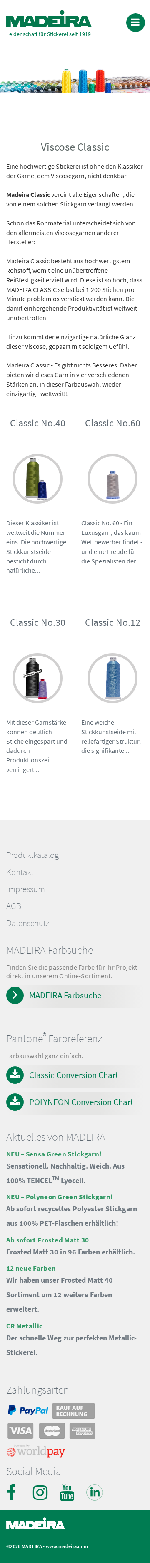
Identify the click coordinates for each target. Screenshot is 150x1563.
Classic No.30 (37, 622)
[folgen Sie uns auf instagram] (41, 1492)
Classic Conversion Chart (73, 1074)
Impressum (25, 889)
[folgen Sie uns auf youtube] (68, 1492)
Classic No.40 (37, 422)
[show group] (37, 480)
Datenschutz (27, 923)
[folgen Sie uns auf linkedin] (94, 1492)
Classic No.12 (112, 622)
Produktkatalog (32, 855)
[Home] (49, 18)
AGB (13, 906)
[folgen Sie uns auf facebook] (14, 1492)
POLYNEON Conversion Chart (81, 1101)
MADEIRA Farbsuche (65, 995)
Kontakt (19, 872)
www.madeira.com (67, 1546)
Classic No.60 (112, 422)
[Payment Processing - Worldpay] (36, 1453)
